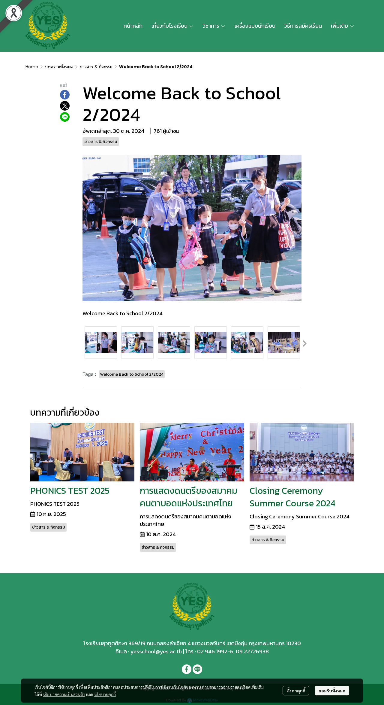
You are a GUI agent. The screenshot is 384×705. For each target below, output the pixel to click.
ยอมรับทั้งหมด (332, 690)
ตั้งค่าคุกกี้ (295, 690)
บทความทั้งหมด (59, 67)
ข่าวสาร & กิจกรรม (96, 67)
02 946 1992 (212, 651)
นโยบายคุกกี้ (105, 694)
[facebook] (186, 669)
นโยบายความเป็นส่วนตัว (64, 694)
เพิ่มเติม (340, 26)
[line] (197, 669)
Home (32, 67)
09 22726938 (252, 651)
